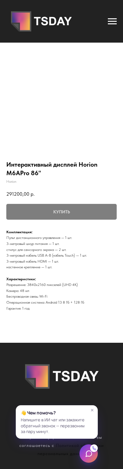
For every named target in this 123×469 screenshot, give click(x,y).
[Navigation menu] (112, 21)
